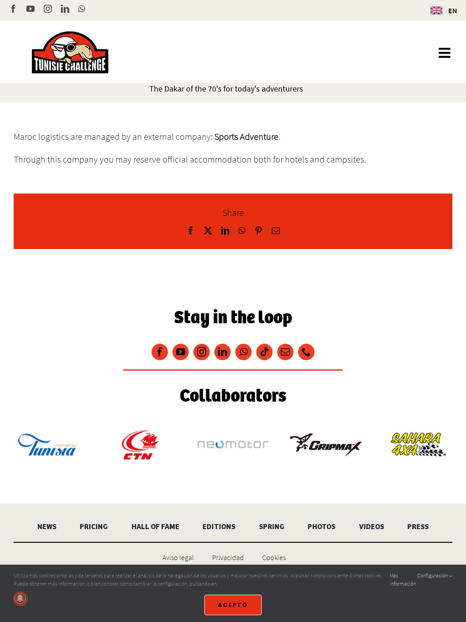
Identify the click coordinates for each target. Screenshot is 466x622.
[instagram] (201, 352)
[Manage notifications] (20, 598)
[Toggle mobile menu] (445, 53)
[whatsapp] (243, 352)
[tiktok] (264, 352)
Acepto (233, 605)
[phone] (306, 352)
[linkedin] (222, 352)
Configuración (433, 575)
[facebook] (160, 352)
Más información (403, 579)
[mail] (285, 352)
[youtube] (180, 352)
